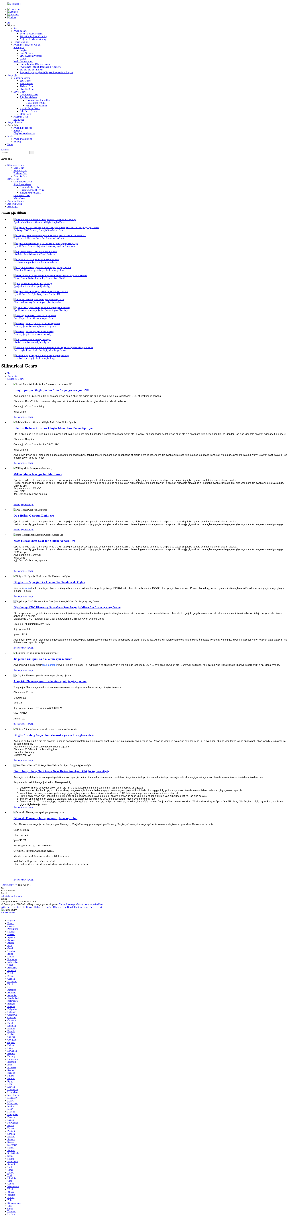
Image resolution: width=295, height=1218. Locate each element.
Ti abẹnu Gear (26, 86)
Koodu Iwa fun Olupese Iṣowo (35, 64)
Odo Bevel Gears (28, 111)
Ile (8, 22)
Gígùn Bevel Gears (29, 94)
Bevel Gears (20, 91)
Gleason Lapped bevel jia (32, 190)
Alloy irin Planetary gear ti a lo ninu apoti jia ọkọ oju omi (50, 681)
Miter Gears (25, 114)
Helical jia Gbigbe (43, 907)
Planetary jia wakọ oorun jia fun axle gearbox (36, 326)
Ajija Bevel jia (8, 907)
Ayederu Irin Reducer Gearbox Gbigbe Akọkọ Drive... (40, 222)
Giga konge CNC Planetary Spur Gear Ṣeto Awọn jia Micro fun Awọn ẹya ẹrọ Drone (67, 607)
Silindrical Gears (22, 78)
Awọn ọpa (19, 119)
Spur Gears (25, 80)
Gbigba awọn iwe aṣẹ (24, 133)
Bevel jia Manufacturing (31, 33)
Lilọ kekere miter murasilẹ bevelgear (31, 342)
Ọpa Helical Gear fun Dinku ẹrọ (34, 515)
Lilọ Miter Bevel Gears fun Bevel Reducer (34, 254)
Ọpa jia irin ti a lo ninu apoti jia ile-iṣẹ (32, 286)
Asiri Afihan (97, 904)
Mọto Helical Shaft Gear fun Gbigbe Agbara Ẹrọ (44, 540)
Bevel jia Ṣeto (96, 907)
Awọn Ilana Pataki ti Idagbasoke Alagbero (40, 67)
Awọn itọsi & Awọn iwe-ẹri (27, 44)
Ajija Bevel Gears (28, 97)
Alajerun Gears (21, 116)
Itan (15, 28)
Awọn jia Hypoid (15, 201)
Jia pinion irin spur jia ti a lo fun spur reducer (35, 262)
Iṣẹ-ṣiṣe (23, 50)
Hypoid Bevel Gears (30, 108)
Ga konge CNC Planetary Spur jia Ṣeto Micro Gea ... (39, 230)
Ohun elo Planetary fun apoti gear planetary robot (37, 302)
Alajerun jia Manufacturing (33, 39)
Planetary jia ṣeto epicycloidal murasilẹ (32, 334)
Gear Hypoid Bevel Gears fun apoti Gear (33, 318)
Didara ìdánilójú (21, 42)
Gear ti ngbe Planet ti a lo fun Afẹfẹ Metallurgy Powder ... (42, 350)
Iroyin (10, 136)
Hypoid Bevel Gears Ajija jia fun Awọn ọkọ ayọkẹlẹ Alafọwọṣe (44, 246)
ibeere (16, 417)
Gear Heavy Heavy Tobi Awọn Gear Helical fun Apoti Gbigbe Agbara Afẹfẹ (61, 771)
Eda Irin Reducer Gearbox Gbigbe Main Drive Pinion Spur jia (53, 428)
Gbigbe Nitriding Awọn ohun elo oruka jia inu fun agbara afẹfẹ (54, 735)
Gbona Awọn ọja (67, 904)
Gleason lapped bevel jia (38, 100)
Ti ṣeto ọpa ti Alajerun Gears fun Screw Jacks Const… (40, 238)
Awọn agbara (20, 31)
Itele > (12, 885)
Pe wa (10, 144)
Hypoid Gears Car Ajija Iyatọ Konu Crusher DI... (38, 294)
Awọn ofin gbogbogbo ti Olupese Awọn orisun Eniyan (46, 72)
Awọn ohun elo (14, 122)
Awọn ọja (12, 75)
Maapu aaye (83, 904)
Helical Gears (26, 83)
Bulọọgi (17, 141)
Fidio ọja (18, 130)
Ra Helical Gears (24, 907)
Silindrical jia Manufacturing (33, 36)
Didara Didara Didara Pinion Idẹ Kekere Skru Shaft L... (41, 278)
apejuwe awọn (26, 417)
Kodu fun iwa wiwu (23, 61)
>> (16, 885)
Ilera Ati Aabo (26, 53)
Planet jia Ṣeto (26, 89)
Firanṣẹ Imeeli (8, 912)
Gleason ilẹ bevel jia (35, 103)
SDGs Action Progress (31, 55)
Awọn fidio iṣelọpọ (23, 127)
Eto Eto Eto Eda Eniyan (31, 69)
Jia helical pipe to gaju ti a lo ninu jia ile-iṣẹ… (36, 358)
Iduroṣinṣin (19, 47)
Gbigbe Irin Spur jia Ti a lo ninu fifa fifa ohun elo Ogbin (49, 582)
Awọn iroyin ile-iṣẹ (23, 139)
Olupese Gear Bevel (63, 907)
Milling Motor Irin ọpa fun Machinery (38, 474)
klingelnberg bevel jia (36, 105)
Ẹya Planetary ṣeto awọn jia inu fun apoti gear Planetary (41, 310)
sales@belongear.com (11, 896)
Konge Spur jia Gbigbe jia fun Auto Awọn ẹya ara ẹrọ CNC (51, 390)
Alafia (23, 58)
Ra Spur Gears (81, 907)
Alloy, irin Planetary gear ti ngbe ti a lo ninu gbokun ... (40, 270)
